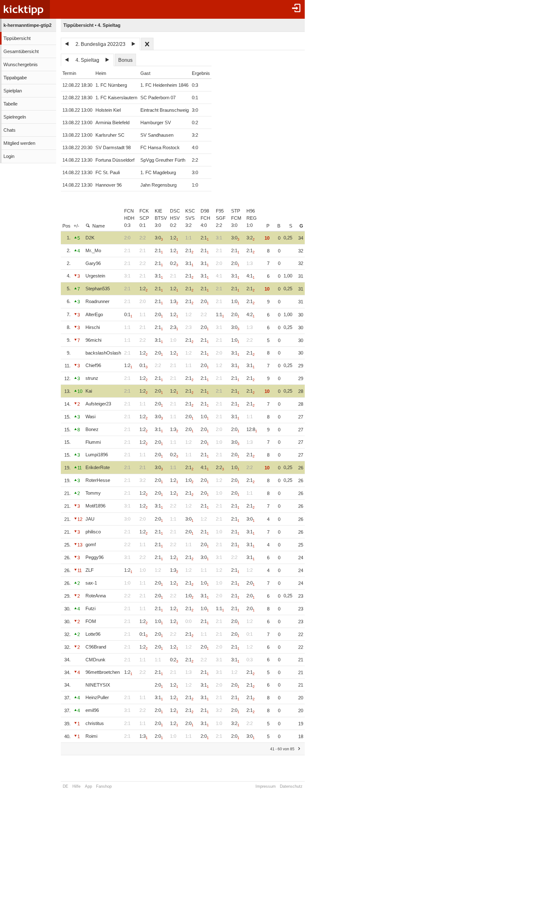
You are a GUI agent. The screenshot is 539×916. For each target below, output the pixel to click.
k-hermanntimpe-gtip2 (27, 25)
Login (8, 156)
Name (98, 225)
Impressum (265, 786)
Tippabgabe (15, 77)
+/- (76, 225)
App (88, 786)
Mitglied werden (19, 143)
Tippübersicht (17, 38)
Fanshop (104, 786)
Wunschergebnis (20, 64)
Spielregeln (14, 117)
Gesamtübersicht (21, 51)
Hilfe (76, 786)
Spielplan (12, 90)
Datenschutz (291, 786)
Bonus (125, 60)
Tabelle (10, 103)
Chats (9, 130)
